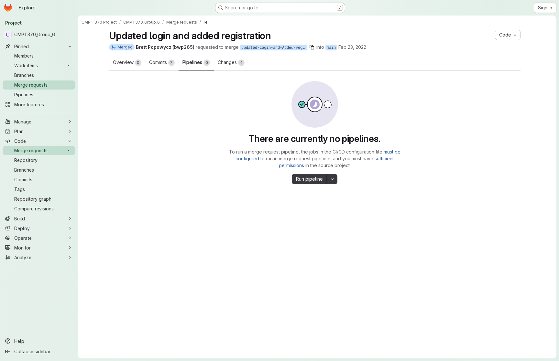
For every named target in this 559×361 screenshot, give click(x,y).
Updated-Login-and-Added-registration (274, 47)
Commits (161, 62)
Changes (230, 62)
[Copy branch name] (312, 47)
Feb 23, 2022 (352, 47)
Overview (126, 62)
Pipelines (195, 62)
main (331, 47)
